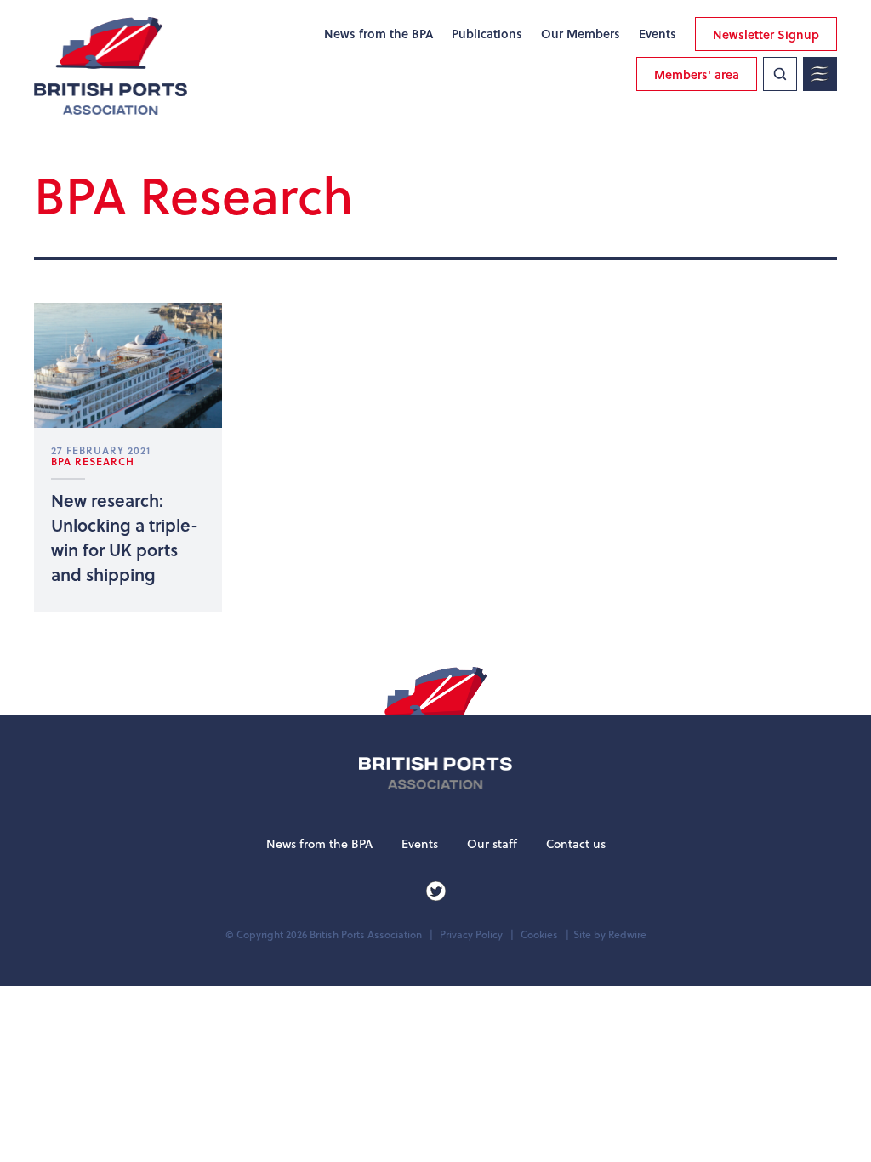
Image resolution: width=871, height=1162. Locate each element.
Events (657, 34)
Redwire (627, 934)
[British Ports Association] (110, 66)
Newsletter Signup (766, 34)
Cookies (539, 934)
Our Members (580, 34)
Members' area (696, 74)
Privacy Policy (471, 934)
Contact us (576, 843)
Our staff (492, 843)
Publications (487, 34)
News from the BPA (378, 34)
